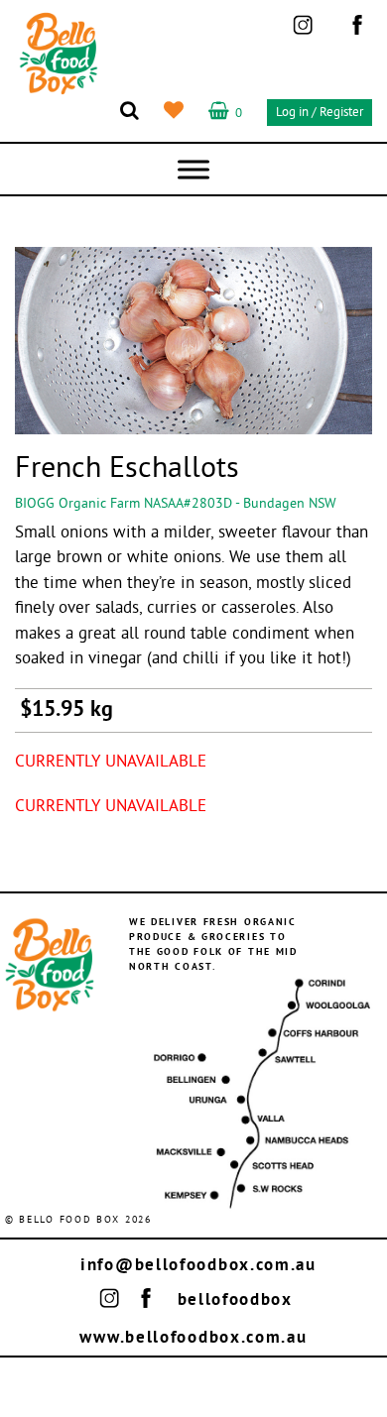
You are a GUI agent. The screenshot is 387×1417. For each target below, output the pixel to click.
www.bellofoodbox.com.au (193, 1338)
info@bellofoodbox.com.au (198, 1265)
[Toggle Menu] (193, 169)
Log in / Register (319, 113)
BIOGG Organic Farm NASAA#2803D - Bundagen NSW (175, 504)
